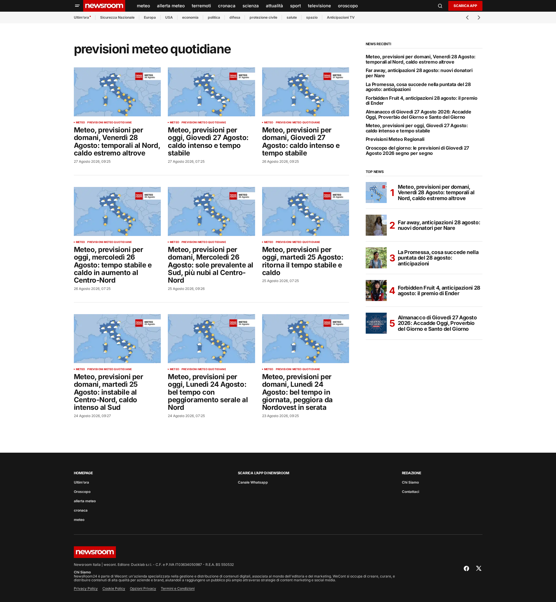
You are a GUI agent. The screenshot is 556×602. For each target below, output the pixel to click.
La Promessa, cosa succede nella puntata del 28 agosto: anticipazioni (418, 87)
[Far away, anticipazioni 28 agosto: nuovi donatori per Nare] (376, 225)
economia (190, 17)
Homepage (83, 473)
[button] (77, 5)
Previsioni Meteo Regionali (395, 139)
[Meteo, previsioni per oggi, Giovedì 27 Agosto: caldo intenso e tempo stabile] (211, 91)
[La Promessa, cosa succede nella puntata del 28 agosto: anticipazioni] (376, 257)
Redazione (411, 473)
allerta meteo (85, 501)
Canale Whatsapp (253, 482)
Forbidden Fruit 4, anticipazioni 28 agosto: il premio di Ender (421, 101)
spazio (312, 17)
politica (214, 17)
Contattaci (410, 491)
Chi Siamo (410, 482)
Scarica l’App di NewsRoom (263, 473)
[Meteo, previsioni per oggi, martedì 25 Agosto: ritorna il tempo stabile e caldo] (305, 211)
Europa (150, 17)
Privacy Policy (86, 588)
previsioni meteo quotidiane (109, 122)
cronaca (81, 510)
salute (292, 17)
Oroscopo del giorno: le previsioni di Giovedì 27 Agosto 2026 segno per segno (417, 151)
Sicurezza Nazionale (117, 17)
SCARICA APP (465, 6)
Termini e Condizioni (178, 588)
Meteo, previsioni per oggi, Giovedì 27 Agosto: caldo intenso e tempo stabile (417, 128)
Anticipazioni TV (341, 17)
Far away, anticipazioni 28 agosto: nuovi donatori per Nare (419, 73)
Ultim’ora (81, 17)
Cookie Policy (113, 588)
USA (169, 17)
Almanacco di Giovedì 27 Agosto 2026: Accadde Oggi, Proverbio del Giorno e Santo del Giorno (418, 114)
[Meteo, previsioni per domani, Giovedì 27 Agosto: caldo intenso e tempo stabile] (305, 91)
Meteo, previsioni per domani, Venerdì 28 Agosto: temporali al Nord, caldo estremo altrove (421, 59)
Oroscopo (82, 491)
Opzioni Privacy (143, 588)
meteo (80, 122)
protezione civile (263, 17)
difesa (234, 17)
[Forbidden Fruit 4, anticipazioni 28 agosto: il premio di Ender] (376, 290)
